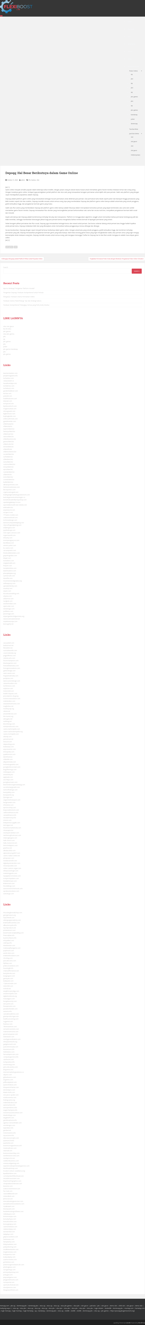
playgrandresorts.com (10, 1280)
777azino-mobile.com (10, 515)
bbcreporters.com (9, 490)
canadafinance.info (9, 815)
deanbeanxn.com (9, 945)
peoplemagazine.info (10, 376)
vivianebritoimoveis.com (11, 704)
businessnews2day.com (11, 1153)
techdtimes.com (8, 386)
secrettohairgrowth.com (11, 787)
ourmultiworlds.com (10, 650)
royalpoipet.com (8, 1206)
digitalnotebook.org (10, 996)
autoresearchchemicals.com (13, 888)
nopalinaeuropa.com (10, 621)
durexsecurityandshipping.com (13, 523)
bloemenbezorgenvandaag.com (14, 785)
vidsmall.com (7, 1151)
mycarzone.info (8, 1135)
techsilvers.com (8, 561)
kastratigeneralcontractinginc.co (14, 497)
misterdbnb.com (8, 1196)
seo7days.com (8, 780)
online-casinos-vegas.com (12, 868)
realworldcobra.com (10, 1103)
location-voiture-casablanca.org (14, 1171)
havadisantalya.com (10, 383)
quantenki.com (8, 1143)
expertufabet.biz (8, 429)
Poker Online (133, 71)
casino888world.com (10, 1194)
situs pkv (77, 1306)
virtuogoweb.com (9, 411)
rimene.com (7, 820)
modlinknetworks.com (10, 1249)
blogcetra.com (8, 1070)
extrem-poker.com (9, 545)
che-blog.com (8, 958)
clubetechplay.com (9, 1229)
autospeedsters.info (10, 1108)
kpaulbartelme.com (9, 1173)
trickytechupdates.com (11, 878)
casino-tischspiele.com (11, 734)
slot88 (67, 1311)
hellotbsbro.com (8, 1052)
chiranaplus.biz (8, 830)
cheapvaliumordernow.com (12, 1183)
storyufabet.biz (8, 467)
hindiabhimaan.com (10, 881)
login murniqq (17, 1311)
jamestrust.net (8, 739)
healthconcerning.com (10, 1019)
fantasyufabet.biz (9, 431)
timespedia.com (8, 752)
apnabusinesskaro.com (11, 891)
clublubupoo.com (9, 1214)
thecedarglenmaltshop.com (12, 913)
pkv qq (13, 1306)
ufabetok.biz (7, 474)
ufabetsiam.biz (8, 434)
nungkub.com (8, 601)
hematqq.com (140, 1308)
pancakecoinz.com (9, 961)
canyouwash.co (8, 381)
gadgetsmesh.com (9, 1044)
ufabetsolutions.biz (9, 452)
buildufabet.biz (8, 482)
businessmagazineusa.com (12, 1146)
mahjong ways (135, 155)
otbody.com (7, 737)
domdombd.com (9, 1232)
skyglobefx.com (8, 1118)
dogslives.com (8, 1080)
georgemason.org (9, 915)
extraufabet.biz (8, 447)
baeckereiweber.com (10, 373)
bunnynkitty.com (9, 792)
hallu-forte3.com (9, 840)
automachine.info (9, 1105)
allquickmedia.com (9, 762)
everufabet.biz (8, 477)
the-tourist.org (8, 716)
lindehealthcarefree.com (11, 923)
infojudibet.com (8, 940)
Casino (130, 51)
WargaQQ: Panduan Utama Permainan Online (19, 297)
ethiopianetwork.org (10, 1042)
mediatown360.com (10, 861)
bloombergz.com (9, 724)
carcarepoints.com (9, 550)
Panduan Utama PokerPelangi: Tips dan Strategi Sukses (22, 301)
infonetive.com (8, 805)
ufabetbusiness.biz (9, 439)
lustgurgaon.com (9, 976)
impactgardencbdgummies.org (13, 616)
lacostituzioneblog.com (11, 593)
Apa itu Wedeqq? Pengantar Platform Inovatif (18, 288)
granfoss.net (7, 848)
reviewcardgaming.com (11, 1163)
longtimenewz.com (9, 1252)
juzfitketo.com (8, 611)
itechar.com (7, 393)
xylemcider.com (8, 606)
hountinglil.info (8, 968)
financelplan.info (8, 935)
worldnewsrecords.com (11, 1156)
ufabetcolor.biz (8, 444)
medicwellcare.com (9, 1148)
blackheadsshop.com (10, 1168)
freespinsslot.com (9, 1006)
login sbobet (99, 1308)
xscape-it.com (8, 512)
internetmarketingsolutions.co (13, 1072)
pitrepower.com (8, 858)
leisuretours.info (8, 1049)
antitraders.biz (8, 507)
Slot (129, 37)
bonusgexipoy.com (9, 1224)
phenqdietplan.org (9, 573)
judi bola (93, 1306)
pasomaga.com (8, 614)
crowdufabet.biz (8, 479)
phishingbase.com (9, 1267)
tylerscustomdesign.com (11, 681)
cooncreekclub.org (9, 653)
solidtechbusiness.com (11, 1161)
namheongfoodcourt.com (12, 835)
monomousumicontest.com (13, 1113)
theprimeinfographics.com (12, 1181)
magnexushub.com (9, 409)
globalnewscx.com (9, 1077)
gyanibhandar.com (9, 421)
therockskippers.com (10, 845)
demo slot (113, 1306)
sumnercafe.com (9, 576)
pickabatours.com (9, 930)
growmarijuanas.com (10, 1034)
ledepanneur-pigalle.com (11, 823)
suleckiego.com (8, 894)
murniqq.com (128, 1308)
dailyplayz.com (8, 1234)
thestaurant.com (9, 1209)
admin (23, 180)
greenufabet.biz (8, 441)
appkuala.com (8, 777)
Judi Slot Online (134, 134)
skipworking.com (9, 744)
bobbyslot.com (8, 981)
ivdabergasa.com (9, 528)
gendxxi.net (7, 1130)
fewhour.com (7, 1024)
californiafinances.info (10, 812)
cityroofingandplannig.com (12, 525)
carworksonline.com (10, 683)
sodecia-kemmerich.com (11, 1189)
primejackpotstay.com (11, 1272)
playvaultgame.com (10, 1277)
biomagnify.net (8, 624)
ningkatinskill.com (9, 563)
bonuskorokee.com (10, 1221)
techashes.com (8, 378)
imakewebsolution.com (11, 956)
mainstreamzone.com (10, 1032)
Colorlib (128, 1323)
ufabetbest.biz (8, 459)
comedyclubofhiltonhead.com (13, 1176)
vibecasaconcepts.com (11, 1138)
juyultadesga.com (9, 530)
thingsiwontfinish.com (10, 1290)
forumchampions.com (10, 661)
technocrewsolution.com (11, 699)
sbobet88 (108, 1308)
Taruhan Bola (133, 129)
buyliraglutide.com (9, 416)
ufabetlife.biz (7, 449)
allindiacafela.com (9, 850)
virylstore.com (8, 688)
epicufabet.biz (8, 469)
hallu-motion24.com (10, 843)
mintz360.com (8, 986)
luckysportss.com (9, 1254)
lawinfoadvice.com (9, 571)
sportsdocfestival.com (10, 1285)
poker (133, 119)
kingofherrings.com (9, 769)
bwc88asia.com (8, 543)
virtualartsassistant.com (11, 1178)
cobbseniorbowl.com (10, 517)
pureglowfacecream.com (11, 767)
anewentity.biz (8, 775)
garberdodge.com (9, 671)
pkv (132, 79)
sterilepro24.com (9, 1158)
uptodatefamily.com (10, 586)
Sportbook (131, 44)
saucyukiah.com (8, 643)
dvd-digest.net (8, 825)
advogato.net (7, 719)
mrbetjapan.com (9, 772)
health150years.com (10, 694)
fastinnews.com (8, 1239)
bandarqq (134, 115)
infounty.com (7, 538)
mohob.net (7, 989)
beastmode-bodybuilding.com (13, 933)
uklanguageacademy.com (12, 920)
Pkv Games (131, 29)
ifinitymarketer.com (10, 1244)
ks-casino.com (8, 548)
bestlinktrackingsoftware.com (13, 1211)
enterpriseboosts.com (10, 726)
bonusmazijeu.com (9, 1216)
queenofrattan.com (10, 1085)
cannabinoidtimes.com (11, 1014)
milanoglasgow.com (10, 838)
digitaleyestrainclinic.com (11, 863)
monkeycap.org (8, 709)
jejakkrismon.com (9, 754)
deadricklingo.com (9, 1115)
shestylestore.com (9, 1287)
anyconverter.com (9, 749)
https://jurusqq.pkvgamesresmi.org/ (122, 1311)
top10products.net (9, 928)
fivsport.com (7, 566)
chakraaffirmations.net (11, 971)
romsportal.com (8, 1282)
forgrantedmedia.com (10, 676)
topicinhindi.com (8, 918)
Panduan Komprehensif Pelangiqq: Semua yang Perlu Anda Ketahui (26, 305)
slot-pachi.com (8, 1004)
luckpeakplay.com (9, 1257)
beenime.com (8, 1186)
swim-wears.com (9, 673)
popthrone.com (8, 951)
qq (132, 74)
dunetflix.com (8, 578)
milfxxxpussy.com (9, 583)
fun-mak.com (7, 1191)
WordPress (141, 1323)
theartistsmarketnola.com (12, 828)
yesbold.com (7, 396)
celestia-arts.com (9, 658)
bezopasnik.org (8, 795)
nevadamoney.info (9, 818)
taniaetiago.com (8, 609)
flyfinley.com (7, 963)
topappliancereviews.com (12, 876)
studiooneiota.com (9, 1097)
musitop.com (7, 588)
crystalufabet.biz (8, 472)
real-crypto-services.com (11, 533)
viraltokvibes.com (9, 701)
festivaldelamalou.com (11, 666)
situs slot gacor (8, 326)
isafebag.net (7, 721)
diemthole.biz (7, 757)
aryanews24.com (9, 510)
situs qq (42, 1306)
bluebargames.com (9, 663)
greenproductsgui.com (11, 1016)
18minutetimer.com (10, 1027)
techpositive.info (9, 1062)
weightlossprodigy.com (11, 991)
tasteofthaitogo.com (10, 790)
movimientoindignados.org (12, 581)
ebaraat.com (7, 401)
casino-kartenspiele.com (11, 729)
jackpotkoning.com (9, 1247)
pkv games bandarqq (10, 349)
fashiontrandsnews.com (11, 487)
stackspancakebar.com (11, 833)
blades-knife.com (9, 1092)
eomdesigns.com (9, 1125)
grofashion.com (8, 1262)
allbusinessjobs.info (10, 925)
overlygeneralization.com (11, 1039)
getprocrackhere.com (10, 1237)
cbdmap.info (7, 943)
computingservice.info (10, 1057)
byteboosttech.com (10, 406)
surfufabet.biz (8, 457)
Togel (130, 59)
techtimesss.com (9, 686)
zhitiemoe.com (8, 599)
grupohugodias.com (10, 555)
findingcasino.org (9, 1100)
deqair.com (7, 558)
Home (129, 22)
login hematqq (28, 1311)
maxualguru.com (9, 999)
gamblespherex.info (10, 1120)
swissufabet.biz (8, 436)
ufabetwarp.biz (8, 424)
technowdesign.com (10, 520)
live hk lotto (7, 329)
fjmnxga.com (7, 797)
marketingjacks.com (10, 873)
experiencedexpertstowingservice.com (16, 1166)
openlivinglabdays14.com (11, 502)
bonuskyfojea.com (9, 1219)
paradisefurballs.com (10, 1009)
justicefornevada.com (10, 1047)
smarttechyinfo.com (10, 994)
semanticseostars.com (11, 1029)
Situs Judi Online (133, 66)
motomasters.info (9, 1133)
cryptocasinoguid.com (10, 492)
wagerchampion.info (10, 1110)
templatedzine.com (9, 568)
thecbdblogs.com (9, 886)
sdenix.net (6, 711)
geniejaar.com (8, 978)
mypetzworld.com (9, 535)
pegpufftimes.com (9, 656)
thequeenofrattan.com (11, 1087)
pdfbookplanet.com (10, 1082)
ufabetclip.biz (7, 426)
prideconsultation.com (11, 966)
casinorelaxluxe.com (10, 1227)
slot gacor (134, 141)
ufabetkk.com (8, 759)
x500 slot (122, 1306)
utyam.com (7, 591)
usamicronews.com (10, 1259)
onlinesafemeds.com (10, 419)
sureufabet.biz (8, 462)
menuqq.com (4, 1306)
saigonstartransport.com (11, 800)
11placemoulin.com (10, 983)
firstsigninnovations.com (11, 668)
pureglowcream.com (10, 782)
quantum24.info (8, 1141)
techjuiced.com (8, 404)
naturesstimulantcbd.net (11, 619)
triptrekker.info (8, 1128)
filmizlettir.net (8, 648)
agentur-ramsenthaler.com (12, 1123)
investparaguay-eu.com (11, 540)
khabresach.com (9, 883)
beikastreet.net (8, 645)
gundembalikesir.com (10, 391)
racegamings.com (9, 1270)
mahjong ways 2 (5, 1308)
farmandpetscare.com (10, 1054)
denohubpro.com (9, 1090)
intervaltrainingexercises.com (13, 1201)
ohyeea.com (7, 596)
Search (5, 267)
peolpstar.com (8, 678)
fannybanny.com (9, 1242)
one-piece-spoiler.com (11, 1095)
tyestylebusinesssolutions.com (13, 1204)
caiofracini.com (8, 1059)
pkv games (134, 97)
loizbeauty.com (8, 747)
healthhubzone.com (10, 399)
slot (132, 137)
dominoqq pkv (22, 1306)
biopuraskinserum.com (11, 810)
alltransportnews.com (10, 485)
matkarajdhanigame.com (11, 948)
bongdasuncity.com (10, 1001)
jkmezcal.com (8, 1199)
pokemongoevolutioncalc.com (13, 1265)
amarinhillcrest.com (10, 714)
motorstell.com (8, 691)
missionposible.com (10, 866)
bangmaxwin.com (9, 802)
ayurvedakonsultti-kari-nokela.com (15, 505)
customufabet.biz (9, 464)
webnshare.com (8, 1037)
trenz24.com (7, 742)
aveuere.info (7, 1011)
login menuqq (6, 1311)
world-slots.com (8, 953)
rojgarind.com (8, 1021)
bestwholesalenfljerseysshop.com (15, 500)
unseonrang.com (9, 1065)
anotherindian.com (9, 604)
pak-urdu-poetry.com (10, 1067)
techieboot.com (8, 388)
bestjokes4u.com (9, 973)
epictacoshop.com (9, 807)
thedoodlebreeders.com (11, 553)
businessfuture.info (9, 938)
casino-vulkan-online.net (11, 856)
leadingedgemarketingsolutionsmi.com (16, 495)
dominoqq (134, 124)
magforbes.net (8, 706)
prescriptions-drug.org (10, 696)
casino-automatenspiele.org (13, 732)
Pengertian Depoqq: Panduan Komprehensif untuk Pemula (23, 293)
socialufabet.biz (8, 454)
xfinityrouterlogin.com (10, 871)
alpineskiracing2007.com (11, 853)
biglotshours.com (9, 414)
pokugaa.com (8, 1275)
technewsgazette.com (10, 764)
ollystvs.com (7, 1075)
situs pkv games (8, 334)
